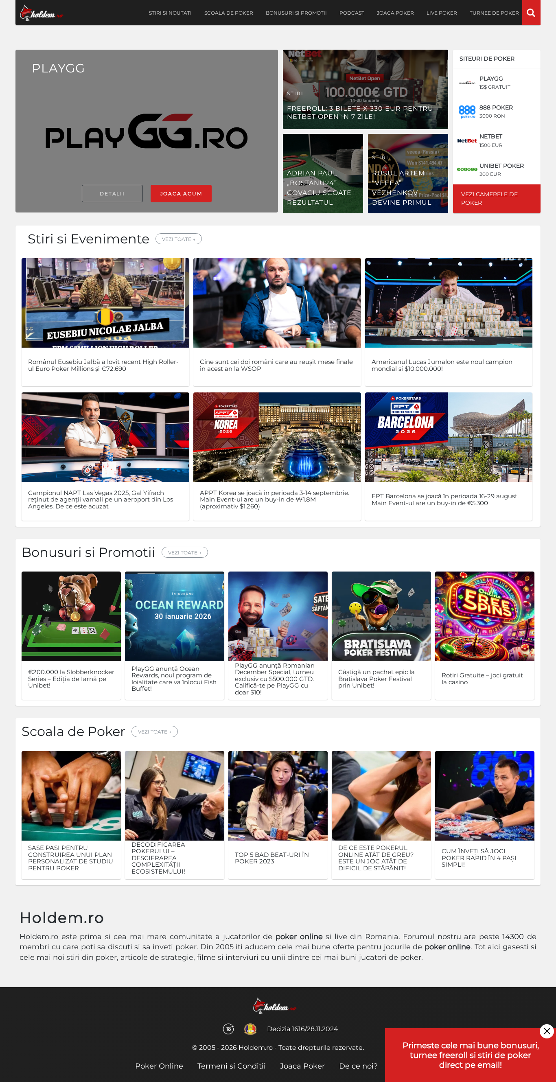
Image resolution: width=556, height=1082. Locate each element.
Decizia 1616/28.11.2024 (302, 1029)
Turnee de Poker (494, 13)
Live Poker (442, 13)
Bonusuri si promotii (296, 13)
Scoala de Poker (228, 13)
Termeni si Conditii (231, 1066)
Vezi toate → (178, 239)
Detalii (112, 194)
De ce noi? (358, 1066)
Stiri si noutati (170, 13)
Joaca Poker (395, 13)
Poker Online (159, 1066)
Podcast (351, 13)
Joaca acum (181, 194)
